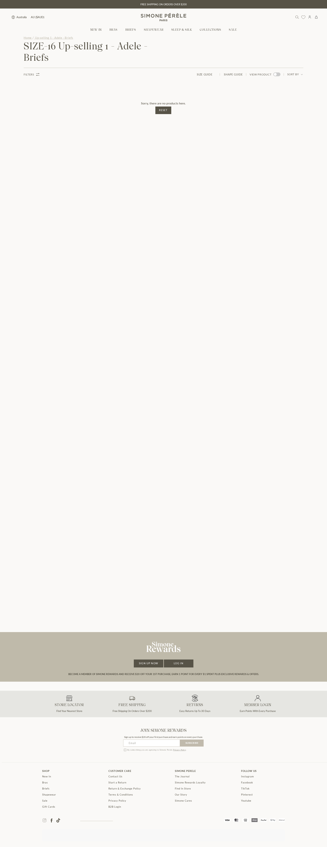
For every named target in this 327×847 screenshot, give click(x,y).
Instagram (247, 776)
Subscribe (192, 742)
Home (28, 37)
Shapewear (49, 794)
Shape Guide (233, 74)
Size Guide (204, 74)
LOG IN (178, 663)
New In (46, 776)
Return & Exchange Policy (124, 788)
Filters (29, 74)
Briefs (46, 788)
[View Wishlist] (303, 17)
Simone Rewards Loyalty (190, 782)
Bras (45, 782)
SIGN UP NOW (148, 663)
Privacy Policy (179, 750)
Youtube (246, 800)
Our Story (181, 794)
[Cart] (316, 17)
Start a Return (117, 782)
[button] (113, 30)
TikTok (245, 788)
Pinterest (247, 794)
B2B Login (114, 806)
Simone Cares (183, 800)
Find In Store (183, 788)
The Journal (182, 776)
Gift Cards (48, 806)
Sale (44, 800)
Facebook (247, 782)
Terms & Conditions (120, 794)
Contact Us (115, 776)
